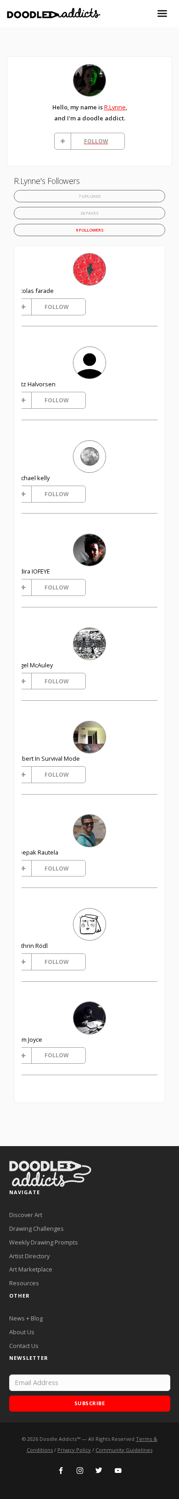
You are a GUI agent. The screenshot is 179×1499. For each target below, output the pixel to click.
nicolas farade (34, 291)
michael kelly (32, 478)
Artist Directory (29, 1256)
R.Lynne (115, 107)
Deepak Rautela (36, 852)
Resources (24, 1283)
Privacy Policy (74, 1449)
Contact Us (24, 1346)
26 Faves (89, 213)
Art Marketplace (30, 1269)
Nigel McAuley (34, 665)
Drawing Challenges (36, 1228)
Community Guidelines (123, 1449)
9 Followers (90, 230)
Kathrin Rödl (31, 946)
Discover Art (25, 1215)
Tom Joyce (28, 1039)
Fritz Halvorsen (35, 384)
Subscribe (89, 1403)
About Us (21, 1332)
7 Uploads (89, 196)
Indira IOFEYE (32, 571)
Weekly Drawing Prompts (43, 1242)
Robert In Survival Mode (47, 758)
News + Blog (26, 1318)
